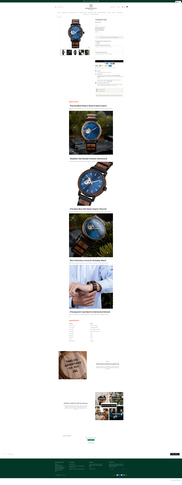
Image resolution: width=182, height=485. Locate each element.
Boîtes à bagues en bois (102, 12)
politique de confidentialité (59, 468)
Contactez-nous (86, 14)
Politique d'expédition (58, 465)
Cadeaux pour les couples (92, 12)
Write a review (91, 439)
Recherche (56, 464)
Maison (59, 12)
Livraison (109, 12)
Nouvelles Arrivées (65, 12)
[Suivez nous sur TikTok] (94, 469)
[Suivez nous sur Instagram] (90, 469)
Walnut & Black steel (99, 29)
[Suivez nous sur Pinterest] (92, 469)
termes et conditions (58, 469)
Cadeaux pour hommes (73, 12)
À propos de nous (120, 12)
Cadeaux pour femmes (83, 12)
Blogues (113, 12)
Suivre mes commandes (94, 14)
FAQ (55, 471)
